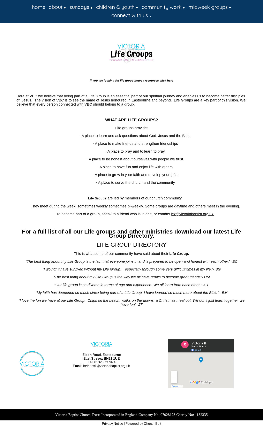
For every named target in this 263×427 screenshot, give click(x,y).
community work (161, 7)
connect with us (129, 15)
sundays (79, 7)
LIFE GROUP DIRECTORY (132, 245)
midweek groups (208, 7)
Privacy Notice (112, 423)
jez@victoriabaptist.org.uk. (192, 214)
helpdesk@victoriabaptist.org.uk (106, 366)
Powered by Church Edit (143, 423)
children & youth (115, 7)
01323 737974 (104, 362)
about (55, 7)
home (38, 7)
